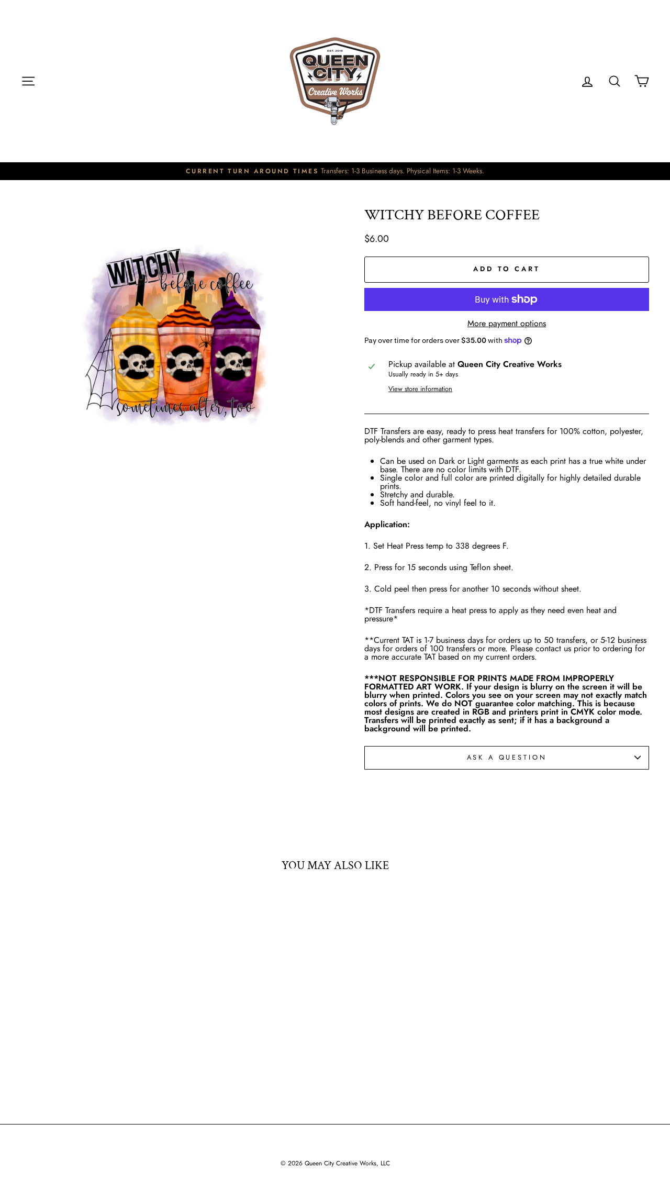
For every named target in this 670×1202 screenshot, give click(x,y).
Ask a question (507, 757)
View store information (420, 389)
